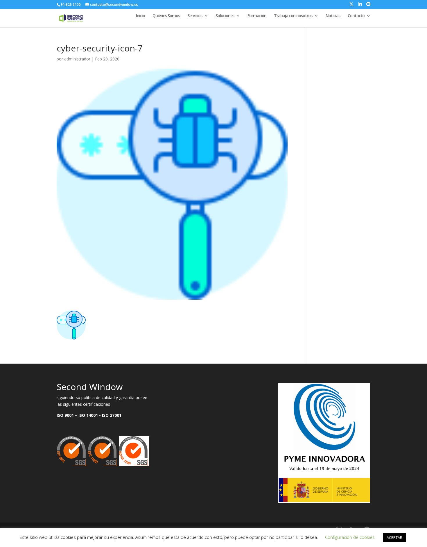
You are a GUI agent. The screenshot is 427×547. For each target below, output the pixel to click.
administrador (77, 59)
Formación (256, 16)
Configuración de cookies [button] (350, 537)
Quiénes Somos (166, 16)
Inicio (140, 16)
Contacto (356, 16)
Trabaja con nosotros (293, 16)
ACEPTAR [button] (394, 537)
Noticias (333, 16)
